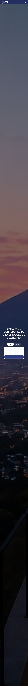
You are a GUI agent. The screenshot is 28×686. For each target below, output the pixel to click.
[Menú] (25, 2)
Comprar (10, 344)
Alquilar (17, 344)
